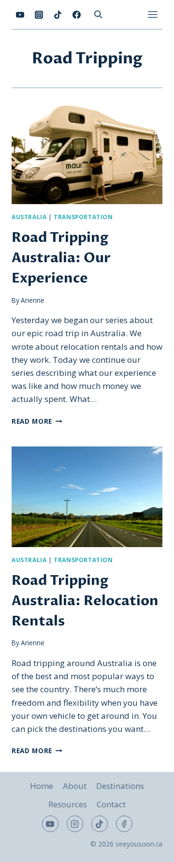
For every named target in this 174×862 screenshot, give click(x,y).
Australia (29, 217)
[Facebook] (76, 14)
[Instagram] (38, 14)
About (75, 785)
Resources (67, 804)
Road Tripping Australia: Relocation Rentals (85, 600)
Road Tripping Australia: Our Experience (61, 257)
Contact (111, 804)
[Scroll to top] (150, 847)
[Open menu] (152, 14)
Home (41, 785)
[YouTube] (20, 14)
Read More (37, 421)
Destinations (120, 785)
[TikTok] (57, 14)
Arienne (32, 300)
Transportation (83, 217)
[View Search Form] (98, 14)
